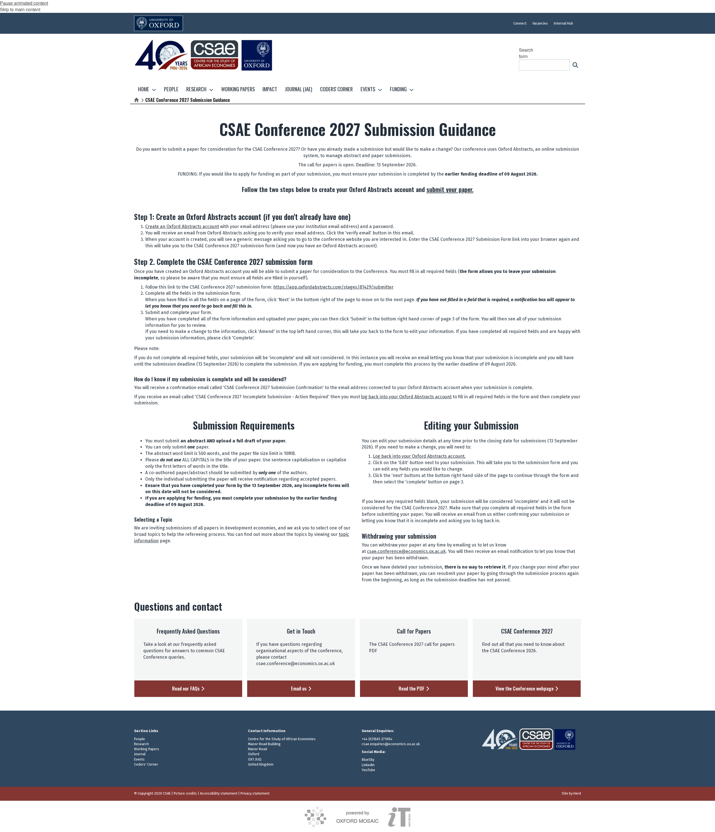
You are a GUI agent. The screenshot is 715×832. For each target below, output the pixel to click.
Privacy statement (255, 793)
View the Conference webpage (525, 688)
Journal (140, 754)
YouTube (368, 770)
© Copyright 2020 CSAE (152, 793)
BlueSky (368, 759)
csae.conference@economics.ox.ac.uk (406, 551)
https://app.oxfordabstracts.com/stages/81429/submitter (333, 287)
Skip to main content (20, 9)
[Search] (575, 65)
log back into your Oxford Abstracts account (406, 396)
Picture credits (185, 793)
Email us (299, 688)
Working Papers (146, 749)
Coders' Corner (146, 764)
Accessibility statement (218, 793)
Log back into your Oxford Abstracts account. (419, 456)
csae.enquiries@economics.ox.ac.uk (391, 744)
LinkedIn (368, 765)
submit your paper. (449, 189)
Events (139, 759)
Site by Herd (571, 793)
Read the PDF (412, 688)
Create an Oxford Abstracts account (182, 226)
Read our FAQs (186, 688)
